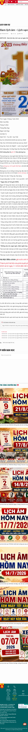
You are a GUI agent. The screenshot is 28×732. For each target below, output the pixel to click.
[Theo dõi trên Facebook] (10, 1)
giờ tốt (13, 152)
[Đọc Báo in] (16, 1)
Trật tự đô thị (11, 4)
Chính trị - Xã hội (19, 4)
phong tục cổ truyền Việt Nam (12, 166)
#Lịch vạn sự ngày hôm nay (8, 342)
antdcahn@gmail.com (23, 695)
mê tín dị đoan (22, 173)
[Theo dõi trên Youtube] (11, 1)
